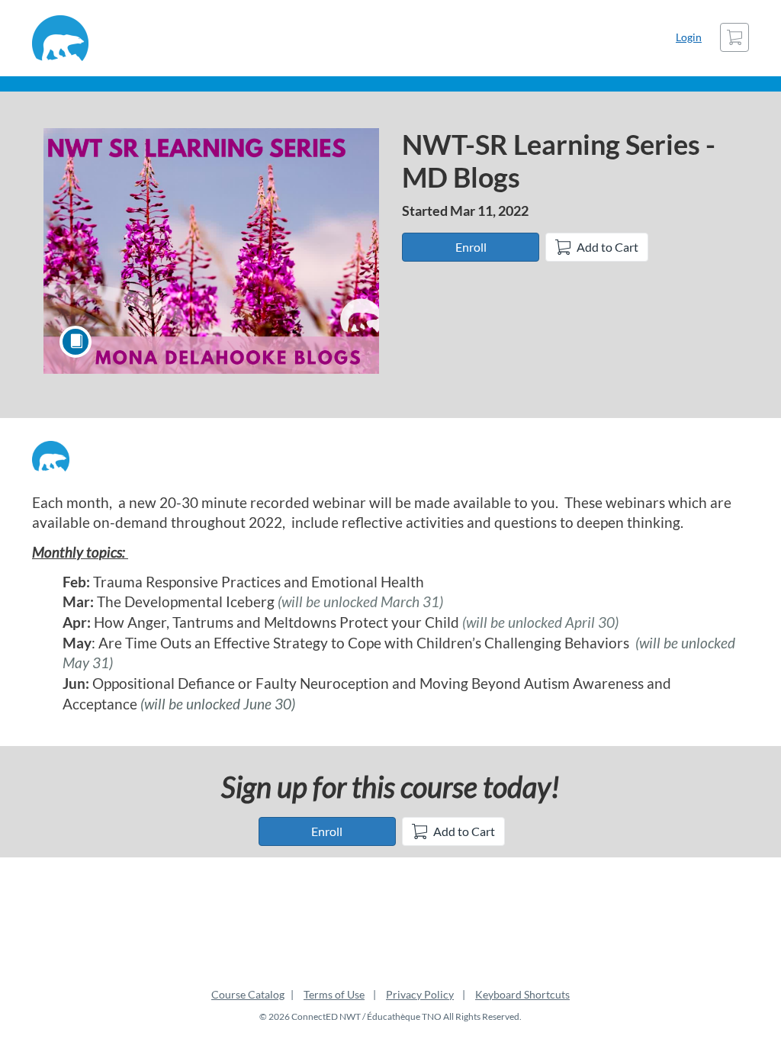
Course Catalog (247, 994)
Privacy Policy (420, 994)
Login (689, 37)
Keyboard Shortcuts (522, 994)
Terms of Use (334, 994)
